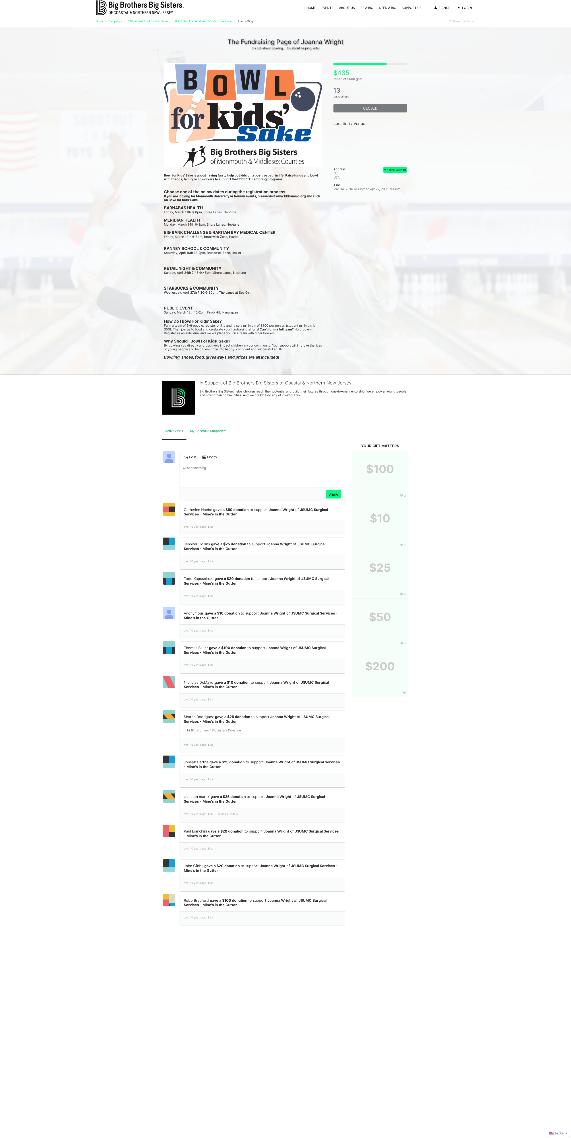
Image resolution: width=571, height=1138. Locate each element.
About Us (347, 8)
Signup (444, 8)
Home (311, 8)
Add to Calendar (396, 169)
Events (327, 8)
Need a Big (387, 8)
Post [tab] (193, 457)
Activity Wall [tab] (174, 431)
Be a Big (366, 8)
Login (467, 8)
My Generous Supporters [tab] (208, 431)
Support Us (412, 8)
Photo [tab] (212, 457)
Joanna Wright (281, 509)
